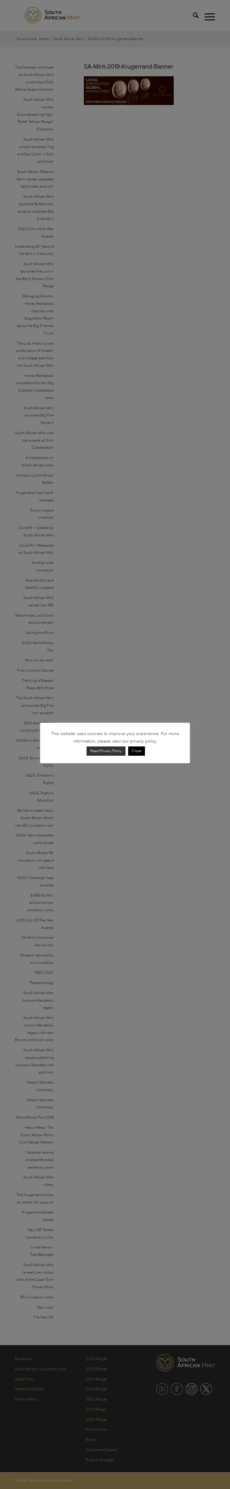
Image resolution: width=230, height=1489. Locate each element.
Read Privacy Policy (106, 751)
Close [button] (136, 751)
